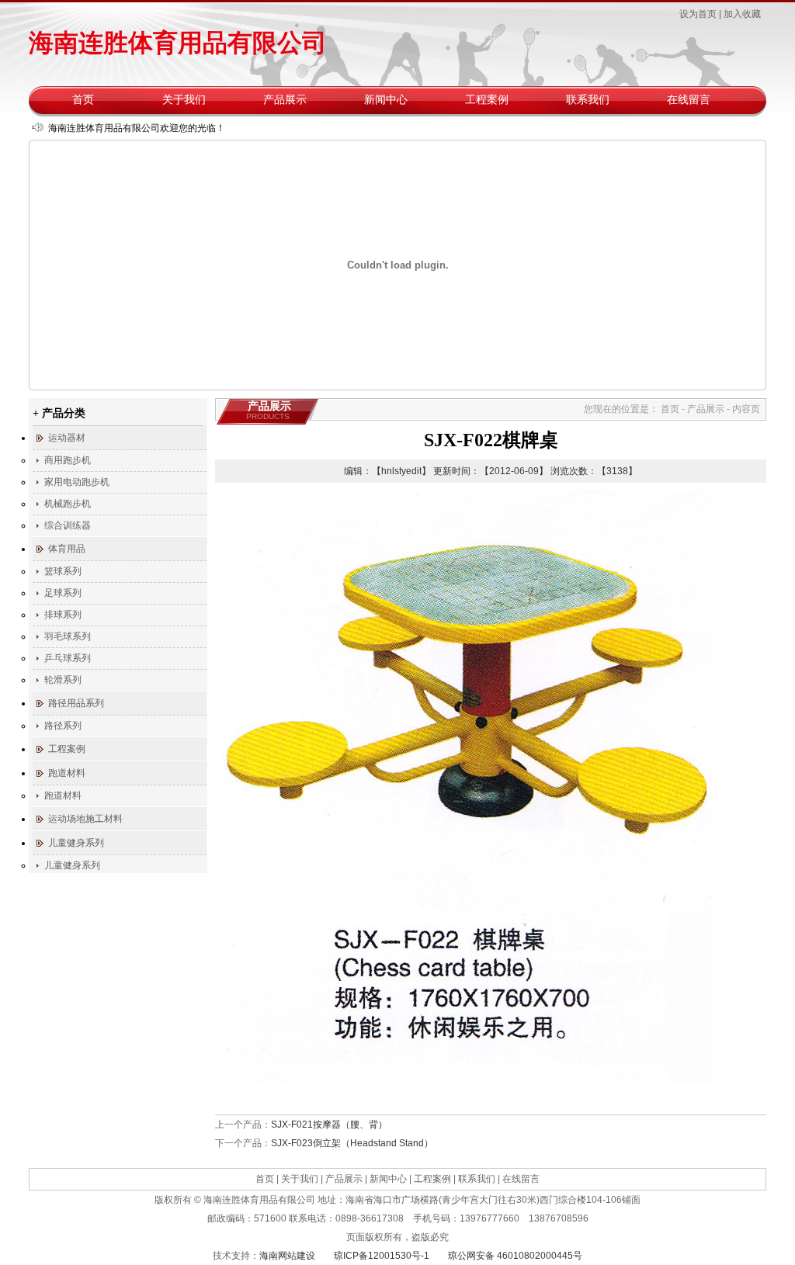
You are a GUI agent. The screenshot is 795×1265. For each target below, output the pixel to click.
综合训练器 (67, 525)
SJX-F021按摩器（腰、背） (329, 1124)
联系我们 (587, 100)
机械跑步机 (67, 503)
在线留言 (688, 100)
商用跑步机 (67, 460)
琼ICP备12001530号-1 (381, 1255)
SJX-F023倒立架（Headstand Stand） (352, 1143)
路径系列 (63, 725)
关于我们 (184, 100)
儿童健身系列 (76, 842)
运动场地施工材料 (85, 818)
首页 (83, 100)
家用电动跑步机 (76, 482)
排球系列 (63, 614)
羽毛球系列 (67, 636)
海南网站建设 (287, 1255)
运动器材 (66, 437)
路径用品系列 (76, 703)
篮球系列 (63, 571)
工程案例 (487, 100)
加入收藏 (742, 14)
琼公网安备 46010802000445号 (515, 1255)
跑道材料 (66, 773)
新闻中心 (386, 100)
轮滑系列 (63, 679)
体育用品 (66, 548)
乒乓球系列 (67, 658)
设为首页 (698, 14)
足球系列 (63, 592)
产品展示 (285, 100)
